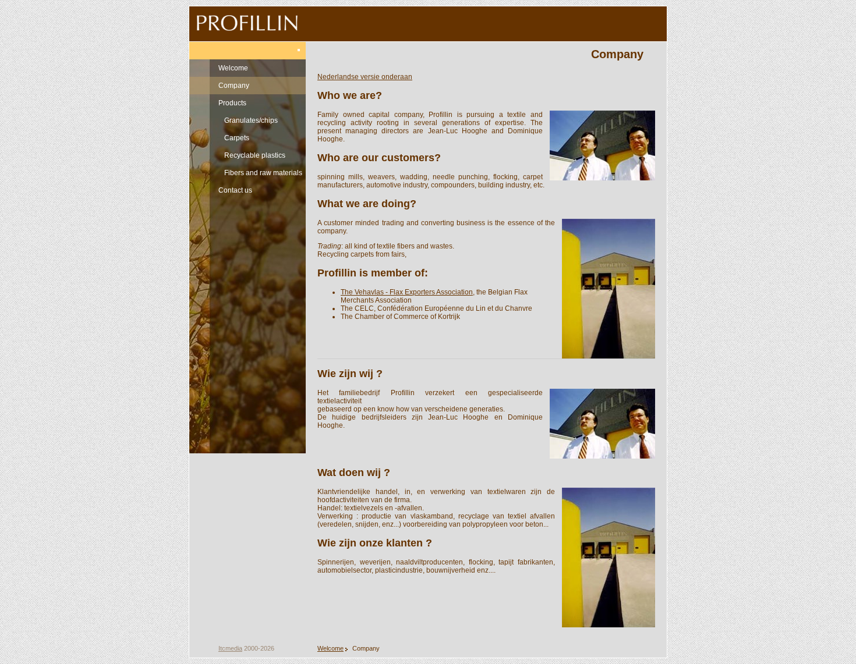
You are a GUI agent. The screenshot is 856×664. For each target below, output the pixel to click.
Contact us (235, 190)
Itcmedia (230, 648)
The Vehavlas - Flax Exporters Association (407, 292)
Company (233, 85)
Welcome (233, 68)
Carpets (236, 138)
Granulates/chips (251, 120)
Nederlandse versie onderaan (364, 77)
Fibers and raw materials (263, 173)
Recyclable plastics (254, 155)
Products (232, 103)
